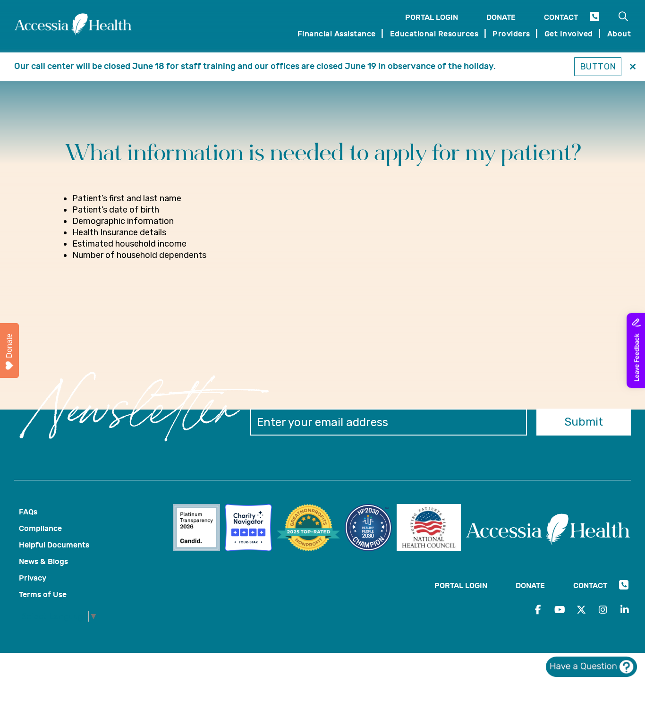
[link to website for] (199, 529)
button (598, 66)
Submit (583, 421)
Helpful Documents (54, 544)
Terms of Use (43, 594)
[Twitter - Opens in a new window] (581, 610)
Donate (501, 17)
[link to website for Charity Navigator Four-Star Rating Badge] (251, 529)
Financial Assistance (336, 33)
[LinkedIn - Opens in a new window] (625, 610)
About (619, 33)
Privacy (32, 577)
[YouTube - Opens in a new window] (559, 610)
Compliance (40, 528)
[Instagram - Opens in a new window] (603, 610)
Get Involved (568, 33)
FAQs (28, 511)
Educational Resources (434, 33)
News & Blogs (43, 561)
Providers (511, 33)
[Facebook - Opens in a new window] (538, 610)
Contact (561, 17)
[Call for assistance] (594, 18)
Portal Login (431, 17)
